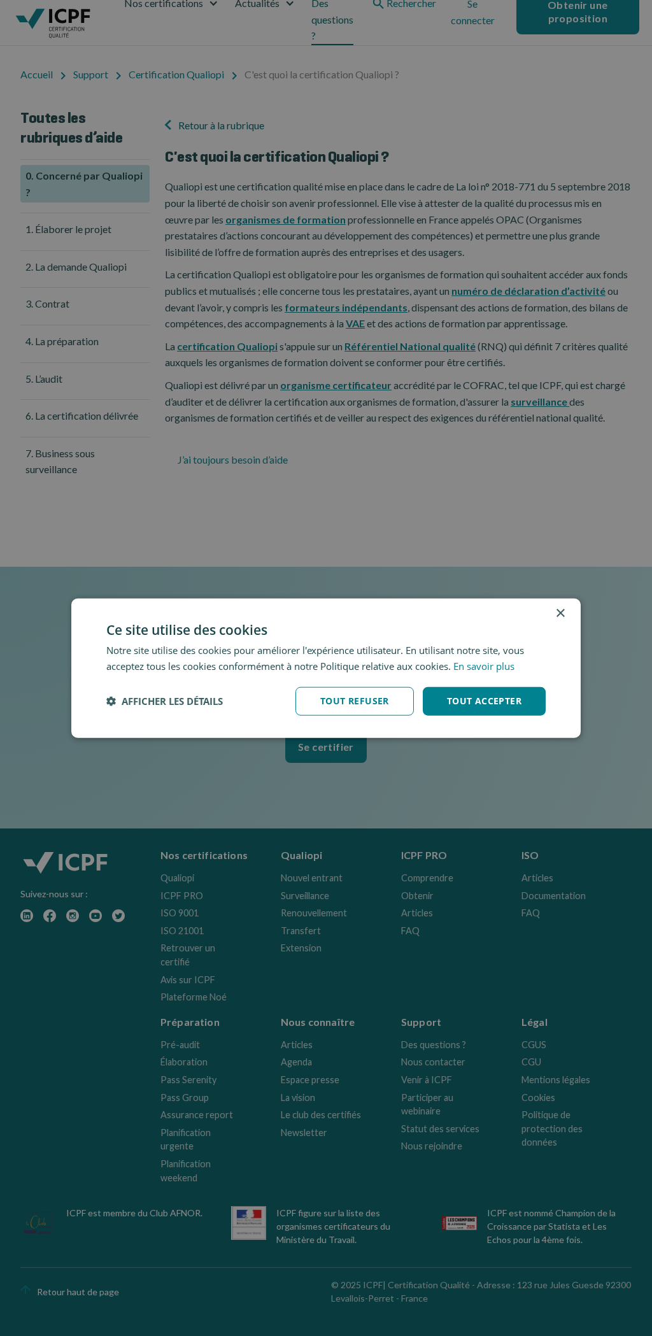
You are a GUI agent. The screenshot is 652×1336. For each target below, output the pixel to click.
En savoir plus (483, 666)
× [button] (560, 613)
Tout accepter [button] (484, 701)
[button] (164, 701)
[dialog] (326, 668)
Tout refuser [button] (354, 701)
